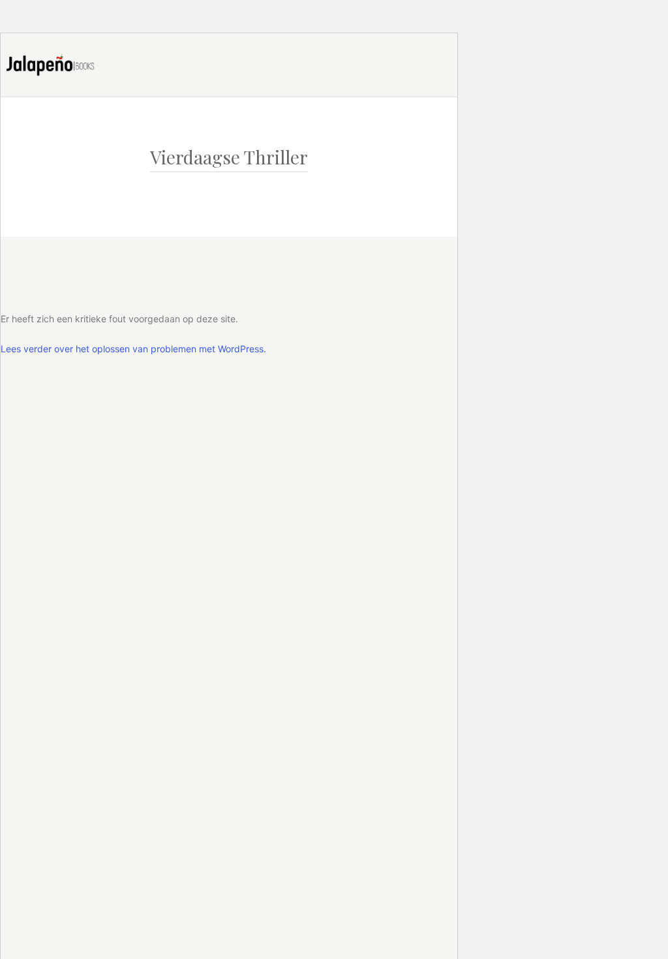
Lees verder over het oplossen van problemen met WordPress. (133, 348)
